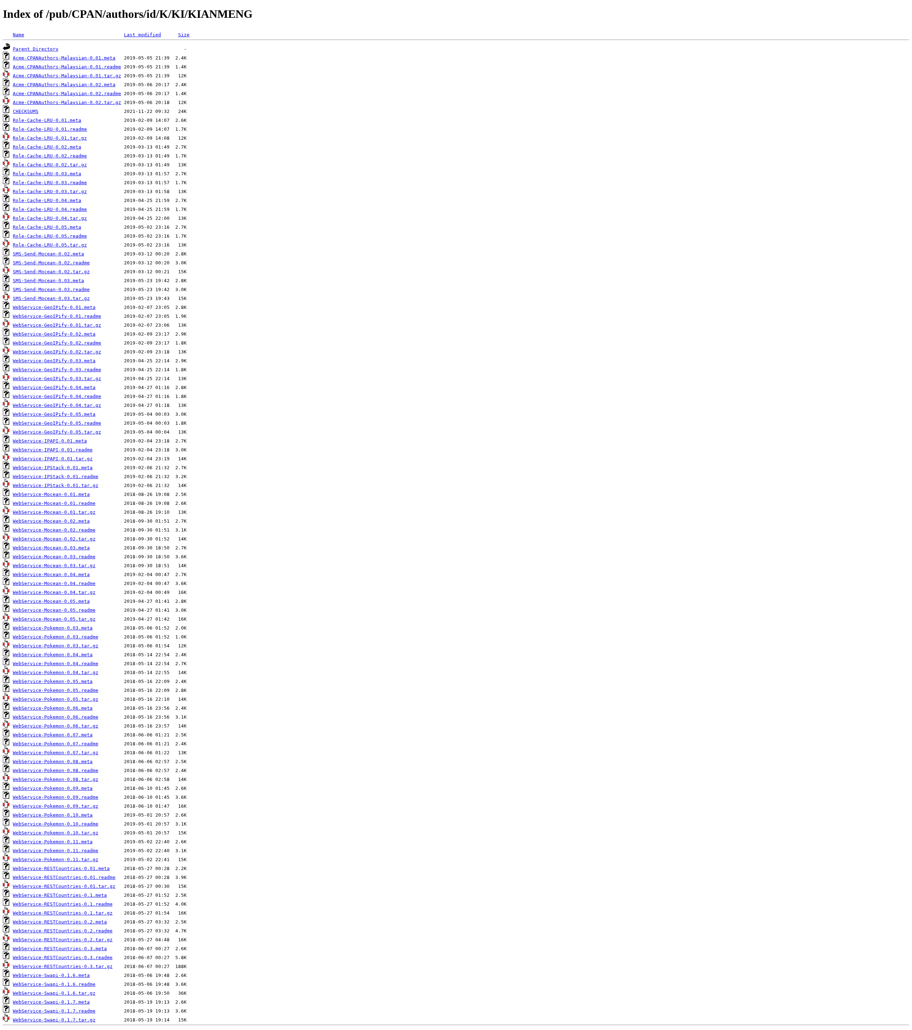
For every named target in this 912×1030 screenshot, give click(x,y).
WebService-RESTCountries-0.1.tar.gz (63, 913)
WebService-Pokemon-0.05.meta (53, 681)
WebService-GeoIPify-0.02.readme (57, 343)
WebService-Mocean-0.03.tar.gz (54, 565)
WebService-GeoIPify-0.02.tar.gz (57, 351)
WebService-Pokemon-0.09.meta (53, 788)
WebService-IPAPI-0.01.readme (53, 449)
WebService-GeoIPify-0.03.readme (57, 369)
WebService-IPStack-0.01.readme (55, 476)
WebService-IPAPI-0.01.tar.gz (53, 458)
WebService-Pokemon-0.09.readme (55, 797)
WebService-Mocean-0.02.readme (54, 530)
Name (18, 34)
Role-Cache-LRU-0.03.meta (47, 173)
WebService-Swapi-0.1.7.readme (54, 1011)
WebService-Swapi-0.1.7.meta (51, 1002)
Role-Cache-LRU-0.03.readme (50, 182)
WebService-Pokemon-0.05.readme (55, 690)
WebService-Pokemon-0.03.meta (53, 628)
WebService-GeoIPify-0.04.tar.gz (57, 405)
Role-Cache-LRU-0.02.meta (47, 147)
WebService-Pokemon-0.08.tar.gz (55, 779)
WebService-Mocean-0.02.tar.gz (54, 539)
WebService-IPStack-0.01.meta (53, 467)
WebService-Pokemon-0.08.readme (55, 770)
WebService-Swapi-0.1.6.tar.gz (54, 993)
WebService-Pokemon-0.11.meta (53, 841)
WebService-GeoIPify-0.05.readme (57, 423)
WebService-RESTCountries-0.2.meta (60, 922)
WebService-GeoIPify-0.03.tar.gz (57, 378)
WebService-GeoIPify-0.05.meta (54, 414)
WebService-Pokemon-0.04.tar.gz (55, 672)
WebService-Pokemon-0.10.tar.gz (55, 832)
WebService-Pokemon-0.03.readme (55, 637)
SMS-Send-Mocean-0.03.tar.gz (51, 298)
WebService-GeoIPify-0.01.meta (54, 307)
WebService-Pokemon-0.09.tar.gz (55, 806)
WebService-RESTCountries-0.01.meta (61, 868)
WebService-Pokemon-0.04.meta (53, 654)
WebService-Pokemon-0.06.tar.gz (55, 726)
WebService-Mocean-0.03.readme (54, 556)
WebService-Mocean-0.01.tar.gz (54, 512)
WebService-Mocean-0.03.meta (51, 547)
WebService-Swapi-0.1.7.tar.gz (54, 1020)
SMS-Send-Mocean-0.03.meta (48, 280)
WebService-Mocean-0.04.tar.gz (54, 592)
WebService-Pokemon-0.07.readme (55, 743)
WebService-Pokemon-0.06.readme (55, 717)
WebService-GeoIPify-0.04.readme (57, 396)
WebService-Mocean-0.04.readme (54, 583)
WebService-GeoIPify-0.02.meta (54, 334)
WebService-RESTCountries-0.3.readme (63, 957)
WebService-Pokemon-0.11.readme (55, 850)
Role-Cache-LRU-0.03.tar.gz (50, 191)
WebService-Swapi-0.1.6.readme (54, 984)
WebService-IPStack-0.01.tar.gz (55, 485)
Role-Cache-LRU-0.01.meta (47, 120)
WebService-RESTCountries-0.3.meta (60, 948)
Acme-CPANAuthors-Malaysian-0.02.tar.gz (67, 102)
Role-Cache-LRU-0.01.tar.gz (50, 138)
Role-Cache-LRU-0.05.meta (47, 227)
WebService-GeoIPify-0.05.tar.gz (57, 432)
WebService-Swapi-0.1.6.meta (51, 975)
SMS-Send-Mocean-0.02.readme (51, 262)
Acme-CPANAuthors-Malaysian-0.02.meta (64, 84)
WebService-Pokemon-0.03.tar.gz (55, 645)
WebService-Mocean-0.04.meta (51, 574)
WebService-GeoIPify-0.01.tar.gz (57, 325)
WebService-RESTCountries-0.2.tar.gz (63, 939)
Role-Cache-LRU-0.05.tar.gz (50, 245)
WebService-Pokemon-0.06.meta (53, 708)
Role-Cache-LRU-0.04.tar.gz (50, 218)
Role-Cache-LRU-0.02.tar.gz (50, 164)
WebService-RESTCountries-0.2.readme (63, 930)
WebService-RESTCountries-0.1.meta (60, 895)
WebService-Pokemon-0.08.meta (53, 761)
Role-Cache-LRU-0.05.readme (50, 236)
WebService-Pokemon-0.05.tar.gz (55, 699)
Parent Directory (35, 49)
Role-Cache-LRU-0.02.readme (50, 156)
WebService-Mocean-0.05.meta (51, 601)
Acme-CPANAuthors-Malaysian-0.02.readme (67, 93)
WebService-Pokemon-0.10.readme (55, 824)
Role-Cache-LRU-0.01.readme (50, 129)
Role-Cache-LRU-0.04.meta (47, 200)
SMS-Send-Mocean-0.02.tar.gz (51, 271)
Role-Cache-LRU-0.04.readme (50, 209)
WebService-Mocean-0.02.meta (51, 521)
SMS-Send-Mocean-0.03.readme (51, 289)
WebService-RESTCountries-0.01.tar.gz (64, 886)
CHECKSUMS (25, 111)
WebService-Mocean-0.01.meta (51, 494)
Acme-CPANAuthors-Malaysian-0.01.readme (67, 66)
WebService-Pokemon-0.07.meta (53, 734)
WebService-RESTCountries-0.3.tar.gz (63, 966)
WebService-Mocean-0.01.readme (54, 503)
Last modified (142, 34)
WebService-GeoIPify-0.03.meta (54, 360)
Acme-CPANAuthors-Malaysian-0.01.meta (64, 58)
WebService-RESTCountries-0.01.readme (64, 877)
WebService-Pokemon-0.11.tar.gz (55, 859)
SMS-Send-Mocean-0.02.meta (48, 254)
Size (184, 34)
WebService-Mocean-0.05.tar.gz (54, 619)
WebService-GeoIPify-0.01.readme (57, 316)
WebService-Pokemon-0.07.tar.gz (55, 752)
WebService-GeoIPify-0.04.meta (54, 387)
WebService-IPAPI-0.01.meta (50, 441)
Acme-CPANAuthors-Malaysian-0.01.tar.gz (67, 75)
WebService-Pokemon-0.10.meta (53, 815)
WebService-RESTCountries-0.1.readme (63, 904)
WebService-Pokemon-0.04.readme (55, 663)
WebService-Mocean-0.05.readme (54, 610)
